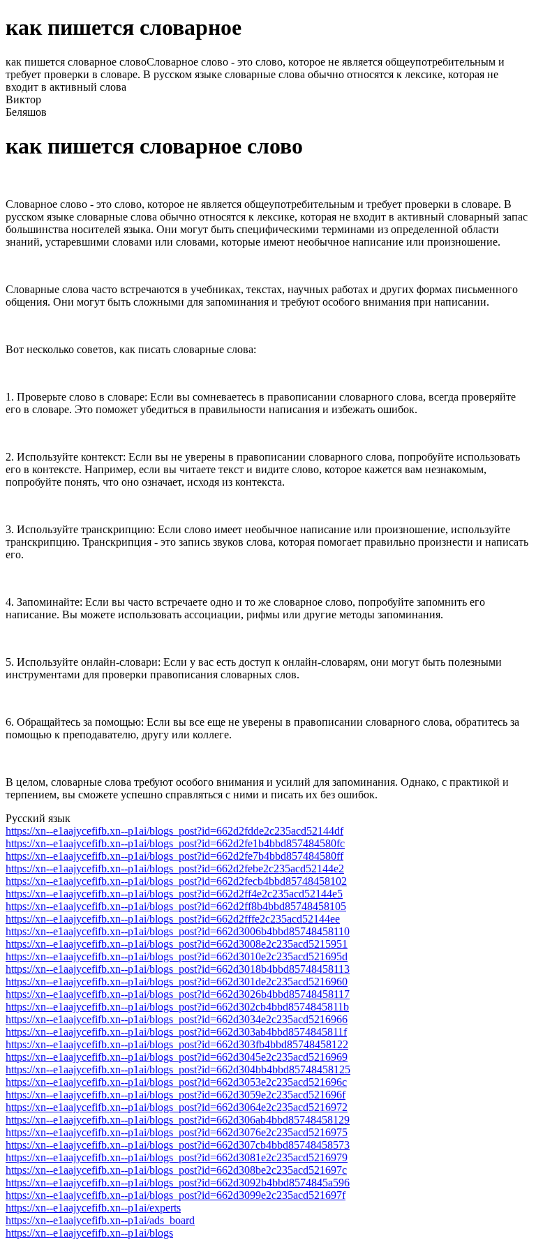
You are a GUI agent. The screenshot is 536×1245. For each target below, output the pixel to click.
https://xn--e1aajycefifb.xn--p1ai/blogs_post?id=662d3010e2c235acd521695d (177, 956)
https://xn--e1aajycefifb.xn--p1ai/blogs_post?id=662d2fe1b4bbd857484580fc (175, 843)
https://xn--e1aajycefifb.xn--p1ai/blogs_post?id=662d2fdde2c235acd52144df (174, 831)
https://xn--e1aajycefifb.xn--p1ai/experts (93, 1208)
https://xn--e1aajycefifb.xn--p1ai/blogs (89, 1233)
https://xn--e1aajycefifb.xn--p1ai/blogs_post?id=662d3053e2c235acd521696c (176, 1082)
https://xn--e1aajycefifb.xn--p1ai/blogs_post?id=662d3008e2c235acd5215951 (177, 944)
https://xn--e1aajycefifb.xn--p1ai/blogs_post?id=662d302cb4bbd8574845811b (177, 1007)
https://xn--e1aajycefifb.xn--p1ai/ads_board (100, 1220)
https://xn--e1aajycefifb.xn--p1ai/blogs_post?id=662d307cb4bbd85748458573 (178, 1145)
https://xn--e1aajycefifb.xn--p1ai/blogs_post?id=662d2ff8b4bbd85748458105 (176, 906)
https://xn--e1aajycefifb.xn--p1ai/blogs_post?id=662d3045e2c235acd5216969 (177, 1057)
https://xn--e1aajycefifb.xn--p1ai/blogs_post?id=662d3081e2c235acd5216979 (177, 1157)
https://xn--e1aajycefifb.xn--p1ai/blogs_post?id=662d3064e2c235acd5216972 (177, 1107)
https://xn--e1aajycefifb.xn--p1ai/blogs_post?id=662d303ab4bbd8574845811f (176, 1032)
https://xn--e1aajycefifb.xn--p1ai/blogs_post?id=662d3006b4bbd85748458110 (178, 931)
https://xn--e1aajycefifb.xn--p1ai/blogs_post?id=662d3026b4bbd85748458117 (178, 994)
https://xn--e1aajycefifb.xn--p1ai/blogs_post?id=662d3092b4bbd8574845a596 (178, 1182)
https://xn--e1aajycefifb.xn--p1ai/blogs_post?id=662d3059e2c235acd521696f (175, 1095)
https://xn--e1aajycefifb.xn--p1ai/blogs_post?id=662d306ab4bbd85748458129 (178, 1120)
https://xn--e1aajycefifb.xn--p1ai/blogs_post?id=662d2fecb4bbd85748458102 (176, 881)
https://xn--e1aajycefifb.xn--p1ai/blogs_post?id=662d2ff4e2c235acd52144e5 (174, 894)
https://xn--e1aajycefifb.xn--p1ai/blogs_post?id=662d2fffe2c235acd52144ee (173, 919)
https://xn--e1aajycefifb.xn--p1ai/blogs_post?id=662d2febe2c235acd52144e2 (175, 868)
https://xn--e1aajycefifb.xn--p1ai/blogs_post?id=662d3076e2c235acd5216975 (177, 1132)
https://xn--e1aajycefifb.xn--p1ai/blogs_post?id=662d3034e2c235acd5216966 (177, 1019)
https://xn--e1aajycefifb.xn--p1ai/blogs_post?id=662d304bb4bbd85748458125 (178, 1069)
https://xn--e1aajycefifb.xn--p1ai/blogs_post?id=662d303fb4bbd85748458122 (177, 1044)
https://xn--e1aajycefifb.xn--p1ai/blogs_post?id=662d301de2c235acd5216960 (177, 981)
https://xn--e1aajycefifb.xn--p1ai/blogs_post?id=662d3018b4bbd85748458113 (178, 969)
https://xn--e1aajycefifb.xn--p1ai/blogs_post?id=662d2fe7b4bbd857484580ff (174, 856)
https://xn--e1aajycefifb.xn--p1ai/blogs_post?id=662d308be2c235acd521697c (176, 1170)
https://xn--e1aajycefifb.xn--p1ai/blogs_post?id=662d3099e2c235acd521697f (175, 1195)
